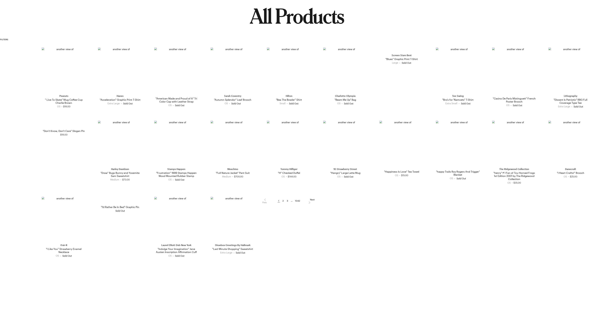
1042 (297, 200)
